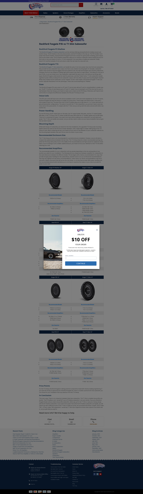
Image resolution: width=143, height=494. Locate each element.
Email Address (69, 255)
